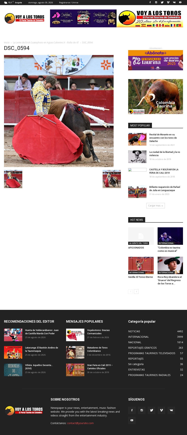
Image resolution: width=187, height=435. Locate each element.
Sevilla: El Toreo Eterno (140, 277)
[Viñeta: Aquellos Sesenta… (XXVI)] (13, 370)
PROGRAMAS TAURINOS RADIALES (149, 375)
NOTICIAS (134, 331)
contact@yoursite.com (80, 423)
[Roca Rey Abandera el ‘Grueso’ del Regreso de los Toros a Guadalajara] (170, 265)
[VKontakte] (174, 2)
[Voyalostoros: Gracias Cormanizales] (75, 335)
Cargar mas (154, 205)
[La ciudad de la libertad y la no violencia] (137, 156)
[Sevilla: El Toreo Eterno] (141, 265)
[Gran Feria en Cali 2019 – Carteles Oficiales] (75, 370)
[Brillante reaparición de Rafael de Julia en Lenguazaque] (137, 191)
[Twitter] (162, 2)
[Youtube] (180, 2)
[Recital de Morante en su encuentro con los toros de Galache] (137, 139)
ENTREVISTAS (136, 369)
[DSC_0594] (59, 166)
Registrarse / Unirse (68, 2)
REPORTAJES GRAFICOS (142, 347)
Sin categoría (136, 364)
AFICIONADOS (136, 247)
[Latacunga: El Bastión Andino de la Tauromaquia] (13, 352)
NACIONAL (134, 342)
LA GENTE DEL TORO (138, 243)
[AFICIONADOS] (141, 236)
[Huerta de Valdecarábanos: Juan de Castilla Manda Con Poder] (13, 335)
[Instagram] (156, 2)
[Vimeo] (168, 2)
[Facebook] (150, 2)
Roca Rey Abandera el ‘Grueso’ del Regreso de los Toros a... (170, 280)
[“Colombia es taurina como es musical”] (170, 236)
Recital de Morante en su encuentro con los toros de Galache (163, 137)
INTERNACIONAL (166, 243)
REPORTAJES (136, 358)
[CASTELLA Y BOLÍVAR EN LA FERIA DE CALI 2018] (137, 174)
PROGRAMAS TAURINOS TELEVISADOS (151, 353)
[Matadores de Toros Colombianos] (75, 352)
